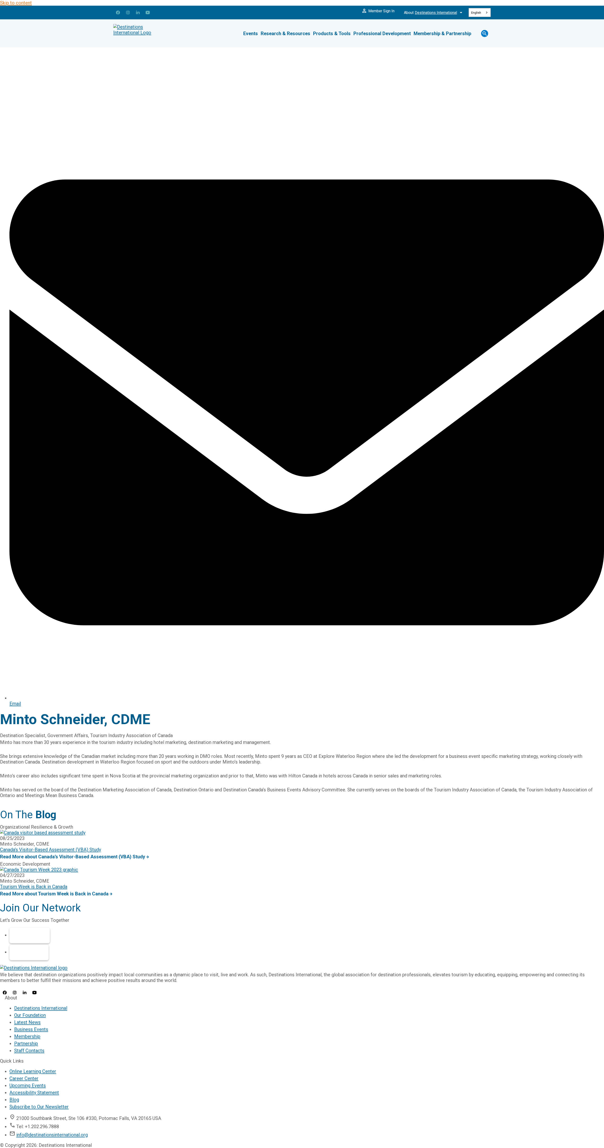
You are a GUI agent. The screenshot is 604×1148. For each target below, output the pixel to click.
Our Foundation (30, 1015)
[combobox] (480, 12)
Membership (29, 935)
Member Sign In (377, 11)
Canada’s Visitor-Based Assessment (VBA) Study (50, 849)
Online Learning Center (32, 1071)
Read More (72, 857)
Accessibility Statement (34, 1092)
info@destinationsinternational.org (52, 1135)
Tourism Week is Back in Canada (33, 886)
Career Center (23, 1078)
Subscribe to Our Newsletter (39, 1107)
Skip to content (16, 3)
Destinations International (40, 1008)
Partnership (29, 952)
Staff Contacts (29, 1050)
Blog (14, 1099)
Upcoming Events (27, 1085)
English (476, 12)
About (434, 12)
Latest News (27, 1022)
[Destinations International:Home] (141, 33)
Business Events (31, 1029)
